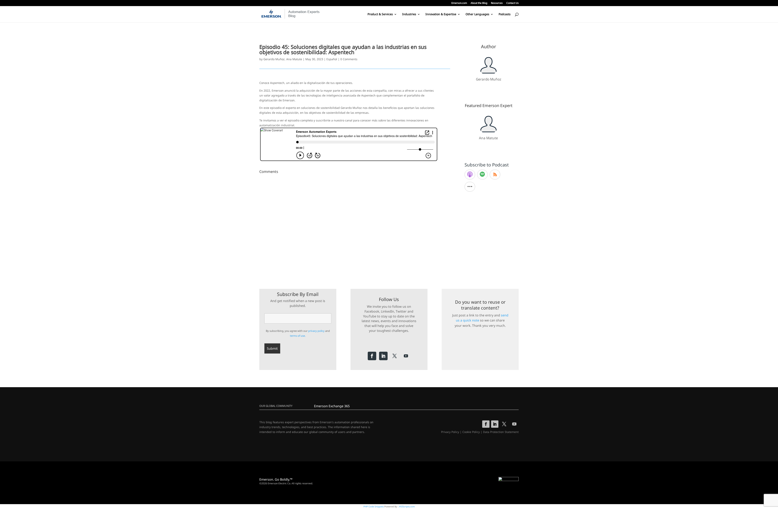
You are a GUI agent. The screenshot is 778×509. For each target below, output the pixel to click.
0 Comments (348, 59)
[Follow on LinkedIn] (383, 356)
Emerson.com (459, 3)
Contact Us (512, 3)
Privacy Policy (450, 432)
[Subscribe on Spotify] (482, 174)
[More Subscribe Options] (470, 187)
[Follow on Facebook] (372, 356)
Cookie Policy (471, 432)
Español (331, 59)
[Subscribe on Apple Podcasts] (470, 174)
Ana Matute (294, 59)
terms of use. (298, 336)
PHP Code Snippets (373, 506)
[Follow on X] (394, 356)
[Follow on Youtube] (406, 356)
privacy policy (316, 331)
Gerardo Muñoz (274, 59)
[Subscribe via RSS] (495, 174)
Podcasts (505, 14)
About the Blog (479, 3)
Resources (497, 3)
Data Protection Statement (501, 432)
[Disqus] (354, 226)
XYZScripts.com (407, 506)
